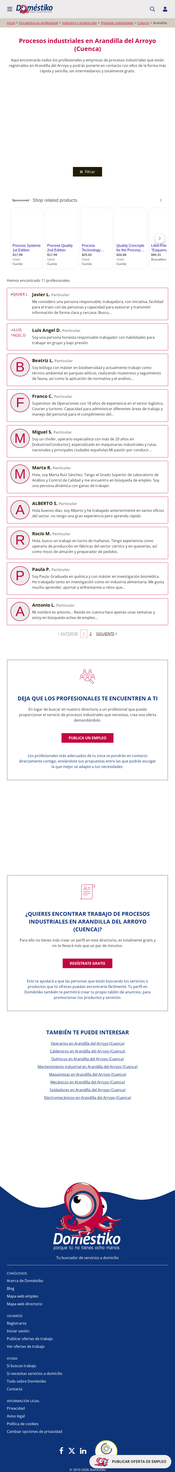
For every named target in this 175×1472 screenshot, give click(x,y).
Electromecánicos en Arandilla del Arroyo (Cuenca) (87, 1097)
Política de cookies (23, 1423)
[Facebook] (61, 1451)
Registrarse (16, 1323)
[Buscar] (152, 9)
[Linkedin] (83, 1451)
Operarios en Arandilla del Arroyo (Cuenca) (87, 1043)
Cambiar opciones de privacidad (34, 1431)
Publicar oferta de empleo (138, 1461)
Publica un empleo (87, 737)
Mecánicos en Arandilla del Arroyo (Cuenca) (87, 1082)
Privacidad (16, 1408)
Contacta (14, 1388)
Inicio (11, 23)
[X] (71, 1451)
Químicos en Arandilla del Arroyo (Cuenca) (87, 1058)
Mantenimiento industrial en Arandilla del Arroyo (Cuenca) (88, 1066)
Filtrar (89, 171)
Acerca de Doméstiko (25, 1280)
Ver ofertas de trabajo (26, 1346)
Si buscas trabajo (21, 1365)
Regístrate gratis (87, 963)
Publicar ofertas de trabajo (30, 1338)
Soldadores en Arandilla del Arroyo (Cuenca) (88, 1089)
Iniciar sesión (18, 1330)
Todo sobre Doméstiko (26, 1381)
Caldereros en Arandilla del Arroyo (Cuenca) (87, 1051)
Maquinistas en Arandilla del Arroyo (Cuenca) (87, 1074)
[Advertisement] (85, 119)
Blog (10, 1288)
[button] (9, 9)
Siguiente (105, 633)
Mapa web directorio (24, 1303)
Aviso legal (16, 1416)
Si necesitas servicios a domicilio (34, 1373)
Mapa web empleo (22, 1296)
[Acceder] (165, 9)
